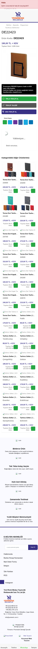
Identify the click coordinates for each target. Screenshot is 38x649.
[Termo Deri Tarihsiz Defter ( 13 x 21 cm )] (10, 203)
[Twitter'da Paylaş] (26, 122)
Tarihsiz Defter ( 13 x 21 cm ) (13, 336)
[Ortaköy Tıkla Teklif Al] (33, 347)
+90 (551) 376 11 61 (12, 609)
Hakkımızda (8, 554)
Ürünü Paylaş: (8, 118)
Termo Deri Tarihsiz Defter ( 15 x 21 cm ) (17, 254)
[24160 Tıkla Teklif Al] (33, 286)
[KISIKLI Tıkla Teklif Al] (16, 388)
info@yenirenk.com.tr (11, 617)
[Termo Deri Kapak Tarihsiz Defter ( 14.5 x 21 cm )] (10, 230)
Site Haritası (8, 571)
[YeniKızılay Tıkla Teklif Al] (16, 347)
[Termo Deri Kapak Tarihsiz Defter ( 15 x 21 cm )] (10, 271)
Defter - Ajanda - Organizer (17, 25)
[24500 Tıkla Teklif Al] (33, 265)
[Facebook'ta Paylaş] (20, 122)
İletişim (6, 566)
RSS (5, 575)
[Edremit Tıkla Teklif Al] (33, 429)
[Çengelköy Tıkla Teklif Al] (16, 367)
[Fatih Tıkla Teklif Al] (33, 326)
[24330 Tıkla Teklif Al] (16, 326)
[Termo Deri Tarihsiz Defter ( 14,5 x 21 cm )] (10, 169)
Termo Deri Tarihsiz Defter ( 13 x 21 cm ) (17, 213)
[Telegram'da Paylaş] (10, 122)
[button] (34, 16)
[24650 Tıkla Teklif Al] (16, 306)
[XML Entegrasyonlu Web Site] (11, 636)
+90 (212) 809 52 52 (11, 606)
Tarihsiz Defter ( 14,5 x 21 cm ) (14, 377)
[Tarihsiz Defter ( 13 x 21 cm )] (27, 312)
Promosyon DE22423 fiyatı (11, 86)
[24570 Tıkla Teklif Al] (33, 306)
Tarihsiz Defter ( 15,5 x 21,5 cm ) (14, 418)
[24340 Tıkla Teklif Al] (33, 224)
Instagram (9, 583)
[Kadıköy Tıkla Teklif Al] (33, 388)
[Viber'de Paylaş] (15, 122)
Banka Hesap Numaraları (13, 558)
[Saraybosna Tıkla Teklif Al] (16, 429)
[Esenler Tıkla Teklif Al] (16, 408)
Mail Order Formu (10, 562)
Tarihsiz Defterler (12, 27)
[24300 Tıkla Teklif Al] (33, 245)
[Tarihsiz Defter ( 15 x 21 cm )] (27, 332)
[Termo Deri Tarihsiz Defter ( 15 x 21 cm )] (10, 251)
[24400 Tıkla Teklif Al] (16, 191)
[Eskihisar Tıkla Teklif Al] (33, 408)
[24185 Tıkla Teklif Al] (16, 224)
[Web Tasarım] (26, 636)
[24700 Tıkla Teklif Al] (16, 245)
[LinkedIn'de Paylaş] (31, 122)
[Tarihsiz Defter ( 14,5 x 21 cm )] (10, 373)
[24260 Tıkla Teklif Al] (16, 286)
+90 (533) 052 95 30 (11, 608)
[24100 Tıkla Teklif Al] (16, 265)
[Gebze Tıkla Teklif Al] (33, 367)
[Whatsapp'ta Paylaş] (5, 122)
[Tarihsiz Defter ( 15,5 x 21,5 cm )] (10, 414)
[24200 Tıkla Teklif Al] (33, 191)
